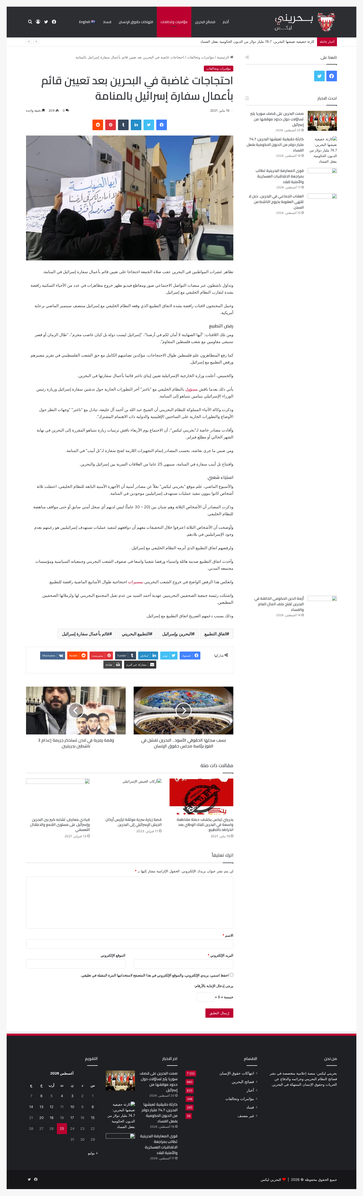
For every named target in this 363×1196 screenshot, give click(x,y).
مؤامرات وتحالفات (174, 22)
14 (31, 1107)
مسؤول (191, 389)
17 (72, 1117)
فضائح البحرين (205, 22)
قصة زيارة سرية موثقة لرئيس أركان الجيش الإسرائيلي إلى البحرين (133, 822)
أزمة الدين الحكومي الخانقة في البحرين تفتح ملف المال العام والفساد (279, 604)
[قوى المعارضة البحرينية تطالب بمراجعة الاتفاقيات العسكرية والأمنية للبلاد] (322, 178)
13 (41, 1107)
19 (51, 1117)
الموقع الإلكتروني (113, 955)
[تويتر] (148, 125)
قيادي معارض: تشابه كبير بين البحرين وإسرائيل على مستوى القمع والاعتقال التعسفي (60, 824)
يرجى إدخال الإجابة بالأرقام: (213, 986)
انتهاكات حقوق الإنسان (136, 22)
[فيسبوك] (161, 125)
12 (51, 1107)
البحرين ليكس (271, 1179)
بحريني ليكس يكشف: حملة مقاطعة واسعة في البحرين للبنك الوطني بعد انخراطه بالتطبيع (205, 824)
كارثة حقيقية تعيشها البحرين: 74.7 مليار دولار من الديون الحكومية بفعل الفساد (275, 145)
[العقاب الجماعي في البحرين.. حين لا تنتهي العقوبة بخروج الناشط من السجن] (322, 392)
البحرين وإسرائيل (177, 633)
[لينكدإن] (136, 125)
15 (93, 1117)
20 (41, 1117)
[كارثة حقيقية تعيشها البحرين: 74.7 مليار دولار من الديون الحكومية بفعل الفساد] (322, 150)
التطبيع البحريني (136, 633)
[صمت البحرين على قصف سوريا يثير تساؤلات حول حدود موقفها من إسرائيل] (322, 121)
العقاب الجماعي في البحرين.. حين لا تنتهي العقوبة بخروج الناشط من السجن (276, 202)
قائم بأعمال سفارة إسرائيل (85, 633)
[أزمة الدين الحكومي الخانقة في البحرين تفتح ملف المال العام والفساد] (322, 606)
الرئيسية (223, 57)
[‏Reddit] (97, 125)
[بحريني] (296, 22)
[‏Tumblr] (123, 125)
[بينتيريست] (110, 125)
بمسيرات (135, 581)
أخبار (226, 22)
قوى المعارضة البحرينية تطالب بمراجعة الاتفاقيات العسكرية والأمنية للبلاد (280, 176)
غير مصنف (246, 1116)
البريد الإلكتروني (220, 955)
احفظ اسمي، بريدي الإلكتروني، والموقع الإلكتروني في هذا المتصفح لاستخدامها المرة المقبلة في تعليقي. (155, 975)
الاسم (227, 935)
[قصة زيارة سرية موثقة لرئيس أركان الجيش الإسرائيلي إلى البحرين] (130, 796)
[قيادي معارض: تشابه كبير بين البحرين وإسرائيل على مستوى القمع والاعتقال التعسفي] (58, 796)
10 (72, 1107)
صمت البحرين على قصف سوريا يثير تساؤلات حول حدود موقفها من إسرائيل (277, 119)
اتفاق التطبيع (215, 633)
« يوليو (93, 1153)
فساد (107, 22)
